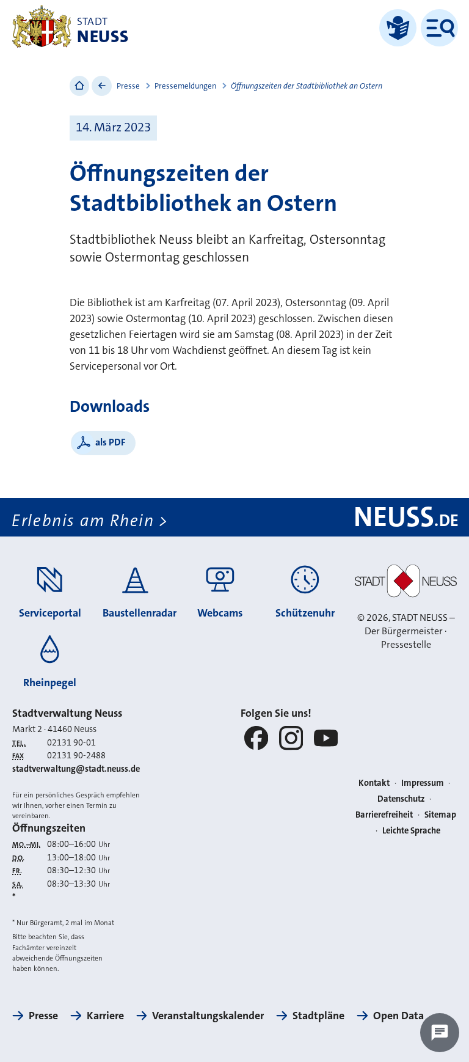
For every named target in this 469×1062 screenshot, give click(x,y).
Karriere (105, 1015)
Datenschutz (401, 799)
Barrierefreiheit (384, 815)
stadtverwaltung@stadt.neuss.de (76, 769)
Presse (128, 86)
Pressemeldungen (185, 86)
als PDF (110, 442)
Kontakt (374, 783)
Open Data (398, 1015)
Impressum (422, 783)
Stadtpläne (318, 1015)
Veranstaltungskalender (208, 1015)
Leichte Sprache (411, 831)
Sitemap (440, 815)
